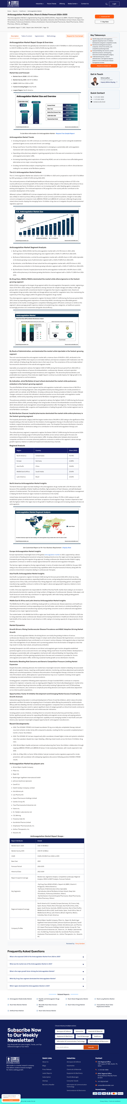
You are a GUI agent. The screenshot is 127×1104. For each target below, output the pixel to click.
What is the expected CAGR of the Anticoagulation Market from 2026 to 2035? (35, 957)
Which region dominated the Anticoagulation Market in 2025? (30, 986)
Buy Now (105, 22)
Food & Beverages (83, 1036)
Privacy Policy (104, 1101)
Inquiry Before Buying (108, 82)
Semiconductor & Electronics (99, 1041)
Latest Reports (47, 1073)
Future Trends (51, 3)
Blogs (44, 1066)
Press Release (46, 1069)
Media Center (72, 3)
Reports (15, 11)
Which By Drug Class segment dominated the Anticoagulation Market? (33, 979)
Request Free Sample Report (64, 133)
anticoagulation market (52, 555)
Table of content (26, 36)
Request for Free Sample (75, 36)
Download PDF (105, 16)
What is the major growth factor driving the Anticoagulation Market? (32, 971)
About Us (45, 1062)
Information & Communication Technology (71, 1041)
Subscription (46, 1077)
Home (9, 11)
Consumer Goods (72, 1081)
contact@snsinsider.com (106, 1085)
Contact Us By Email (99, 102)
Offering (62, 3)
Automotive (79, 1031)
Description (15, 36)
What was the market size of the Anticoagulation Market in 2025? (31, 964)
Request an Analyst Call (104, 66)
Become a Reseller (48, 1085)
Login (114, 4)
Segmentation (39, 36)
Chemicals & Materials (95, 1031)
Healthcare (22, 11)
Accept (11, 1100)
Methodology (51, 36)
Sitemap (45, 1081)
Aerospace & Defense (64, 1031)
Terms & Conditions (115, 1101)
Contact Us (85, 3)
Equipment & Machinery (65, 1036)
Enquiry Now (66, 548)
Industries (39, 3)
